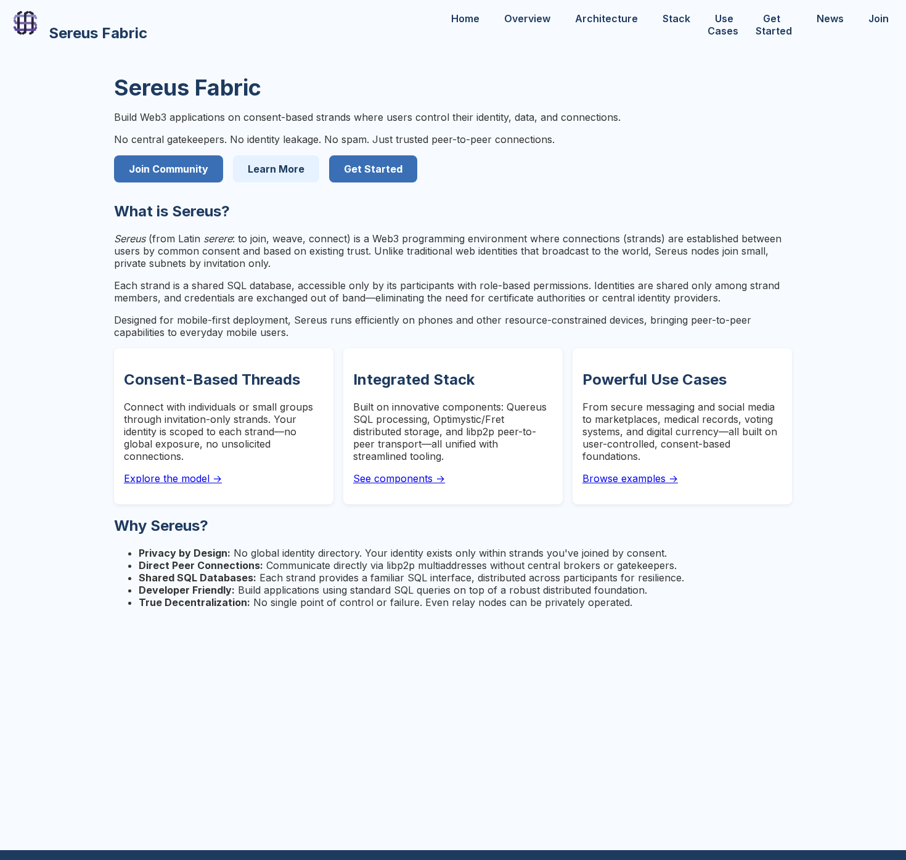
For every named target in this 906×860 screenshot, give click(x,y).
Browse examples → (630, 478)
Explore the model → (173, 478)
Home (465, 18)
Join (878, 18)
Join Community (168, 169)
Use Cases (723, 24)
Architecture (606, 18)
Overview (527, 18)
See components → (399, 478)
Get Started (774, 24)
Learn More (276, 169)
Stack (676, 18)
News (830, 18)
